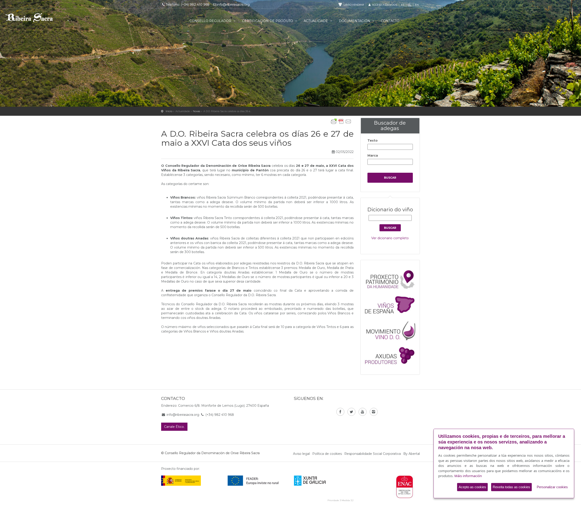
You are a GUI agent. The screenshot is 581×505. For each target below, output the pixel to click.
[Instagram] (374, 412)
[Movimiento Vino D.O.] (392, 330)
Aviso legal (301, 454)
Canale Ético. (174, 427)
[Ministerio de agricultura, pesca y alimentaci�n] (181, 480)
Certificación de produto (268, 21)
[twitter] (351, 412)
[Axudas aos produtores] (392, 355)
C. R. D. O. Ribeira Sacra (29, 17)
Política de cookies (327, 454)
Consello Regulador (211, 21)
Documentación (355, 21)
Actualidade (316, 21)
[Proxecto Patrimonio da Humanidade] (392, 279)
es (402, 4)
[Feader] (253, 480)
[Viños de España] (392, 304)
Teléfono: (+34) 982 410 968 (187, 4)
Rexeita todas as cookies (511, 487)
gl (409, 4)
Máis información (468, 475)
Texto (372, 140)
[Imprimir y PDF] (341, 121)
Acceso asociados (384, 4)
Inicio (169, 111)
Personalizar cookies (552, 487)
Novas (196, 111)
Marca (372, 155)
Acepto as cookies (472, 487)
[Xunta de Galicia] (316, 480)
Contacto (390, 21)
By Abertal (411, 454)
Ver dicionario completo (390, 238)
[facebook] (340, 412)
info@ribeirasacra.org (233, 4)
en (417, 4)
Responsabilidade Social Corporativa (372, 454)
